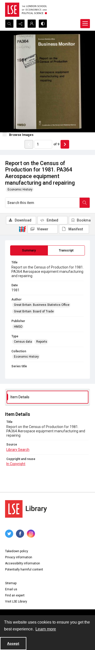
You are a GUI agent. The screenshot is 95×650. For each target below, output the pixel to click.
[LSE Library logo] (26, 509)
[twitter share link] (9, 534)
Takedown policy (16, 551)
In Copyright (15, 464)
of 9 (56, 144)
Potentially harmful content (24, 569)
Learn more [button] (45, 629)
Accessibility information (22, 563)
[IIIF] (22, 229)
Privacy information (18, 557)
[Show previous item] (29, 144)
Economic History (20, 189)
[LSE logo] (26, 10)
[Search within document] (85, 203)
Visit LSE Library (16, 601)
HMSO (18, 326)
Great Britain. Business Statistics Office (41, 305)
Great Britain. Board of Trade (34, 311)
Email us (11, 589)
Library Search (17, 450)
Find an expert (15, 595)
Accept (13, 643)
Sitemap (10, 583)
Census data (23, 341)
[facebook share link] (20, 534)
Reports (41, 341)
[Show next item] (65, 144)
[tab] (29, 250)
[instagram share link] (31, 534)
